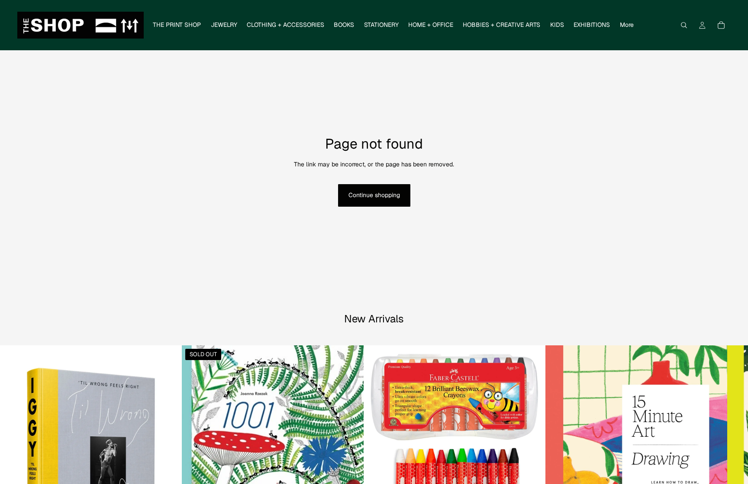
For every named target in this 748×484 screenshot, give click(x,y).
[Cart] (721, 25)
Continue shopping (374, 195)
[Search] (683, 25)
